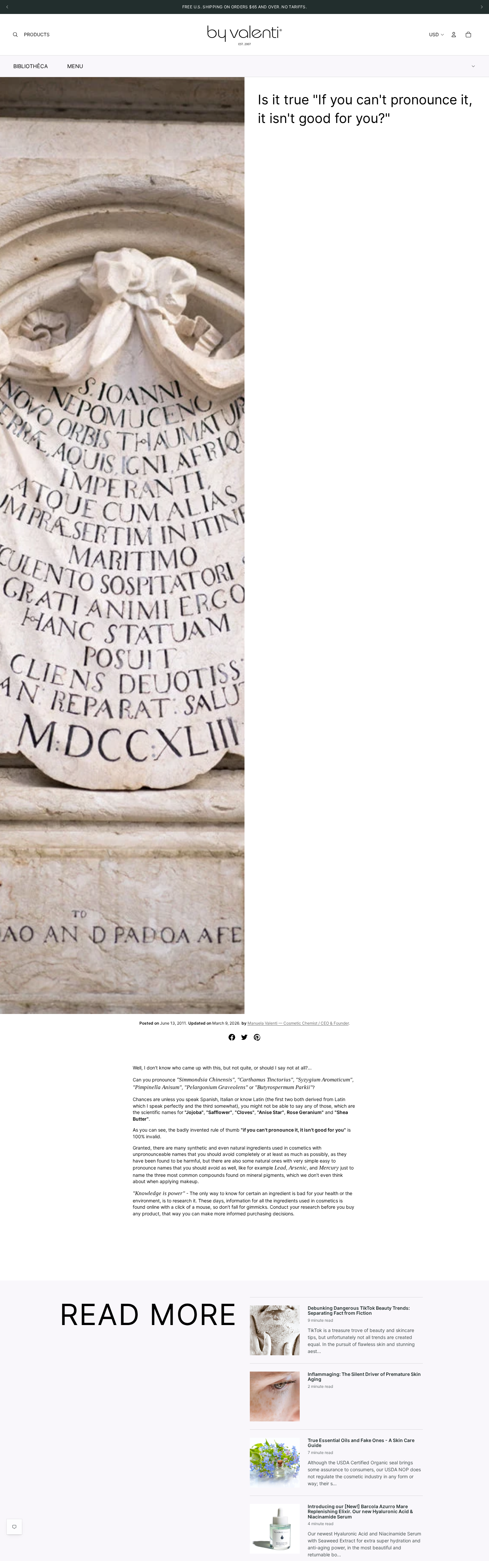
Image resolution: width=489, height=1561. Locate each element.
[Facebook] (232, 1037)
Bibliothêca (30, 66)
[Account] (453, 34)
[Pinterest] (257, 1037)
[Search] (15, 34)
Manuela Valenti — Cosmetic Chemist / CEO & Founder (298, 1023)
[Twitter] (244, 1037)
